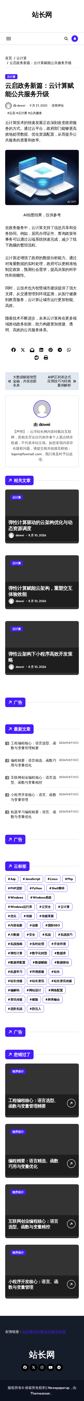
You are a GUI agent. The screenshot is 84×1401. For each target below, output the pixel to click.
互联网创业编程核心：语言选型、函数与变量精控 (33, 779)
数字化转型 (39, 953)
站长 (57, 972)
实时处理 (38, 944)
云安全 (46, 907)
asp (13, 879)
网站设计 (35, 990)
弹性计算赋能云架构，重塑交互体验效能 (40, 591)
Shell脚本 (58, 888)
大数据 (14, 935)
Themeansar (40, 1393)
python (37, 888)
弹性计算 (16, 953)
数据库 (61, 953)
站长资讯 (38, 981)
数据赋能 (41, 962)
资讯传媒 (16, 999)
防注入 (36, 1009)
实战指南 (16, 944)
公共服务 (36, 113)
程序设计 (18, 1071)
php (70, 879)
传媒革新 (48, 916)
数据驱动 (63, 962)
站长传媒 (16, 981)
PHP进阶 (16, 888)
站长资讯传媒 (63, 981)
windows (16, 897)
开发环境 (60, 944)
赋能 (35, 999)
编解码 (14, 990)
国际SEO (54, 925)
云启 (12, 113)
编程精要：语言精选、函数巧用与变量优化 (33, 762)
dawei (44, 424)
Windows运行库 (21, 907)
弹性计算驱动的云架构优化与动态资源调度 (40, 525)
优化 (13, 916)
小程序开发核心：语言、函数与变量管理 (33, 797)
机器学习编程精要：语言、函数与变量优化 (33, 814)
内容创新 (16, 925)
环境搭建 (38, 972)
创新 (35, 925)
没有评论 (58, 105)
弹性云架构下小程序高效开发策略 (40, 657)
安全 (32, 935)
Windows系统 (42, 897)
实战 (48, 935)
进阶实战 (16, 1009)
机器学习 (16, 972)
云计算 (11, 76)
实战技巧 (67, 935)
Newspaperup (58, 1387)
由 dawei (19, 105)
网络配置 (57, 990)
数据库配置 (17, 962)
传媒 (29, 916)
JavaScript (32, 879)
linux (54, 879)
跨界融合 (54, 999)
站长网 (42, 14)
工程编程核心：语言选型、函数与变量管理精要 (33, 745)
